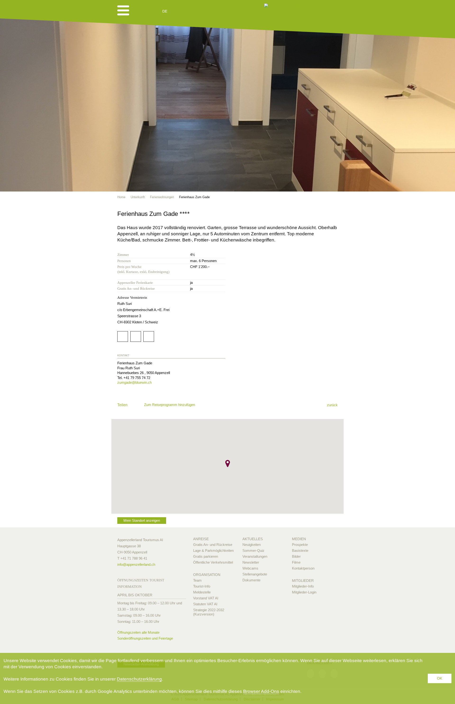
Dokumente (251, 580)
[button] (227, 463)
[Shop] (201, 11)
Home (121, 197)
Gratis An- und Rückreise (212, 545)
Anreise (201, 539)
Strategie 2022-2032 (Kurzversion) (208, 612)
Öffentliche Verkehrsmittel (213, 562)
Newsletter (250, 562)
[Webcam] (177, 11)
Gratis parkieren (205, 556)
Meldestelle (202, 592)
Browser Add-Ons (261, 691)
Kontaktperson (303, 568)
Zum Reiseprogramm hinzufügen (169, 405)
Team (197, 580)
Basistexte (300, 550)
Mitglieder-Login (304, 592)
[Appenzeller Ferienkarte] (328, 213)
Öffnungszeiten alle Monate (138, 632)
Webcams (250, 568)
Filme (296, 562)
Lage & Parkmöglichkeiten (213, 550)
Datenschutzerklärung (139, 679)
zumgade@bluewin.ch (134, 382)
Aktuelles (252, 539)
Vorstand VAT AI (205, 598)
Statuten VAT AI (205, 604)
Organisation (206, 575)
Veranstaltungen (254, 556)
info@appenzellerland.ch (136, 564)
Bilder (296, 556)
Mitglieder (303, 581)
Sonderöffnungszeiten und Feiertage (145, 638)
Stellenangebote (254, 574)
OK (439, 678)
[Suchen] (190, 11)
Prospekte (300, 545)
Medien (299, 539)
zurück (332, 405)
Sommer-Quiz (253, 550)
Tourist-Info (201, 586)
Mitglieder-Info (303, 586)
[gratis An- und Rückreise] (335, 213)
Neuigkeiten (251, 545)
